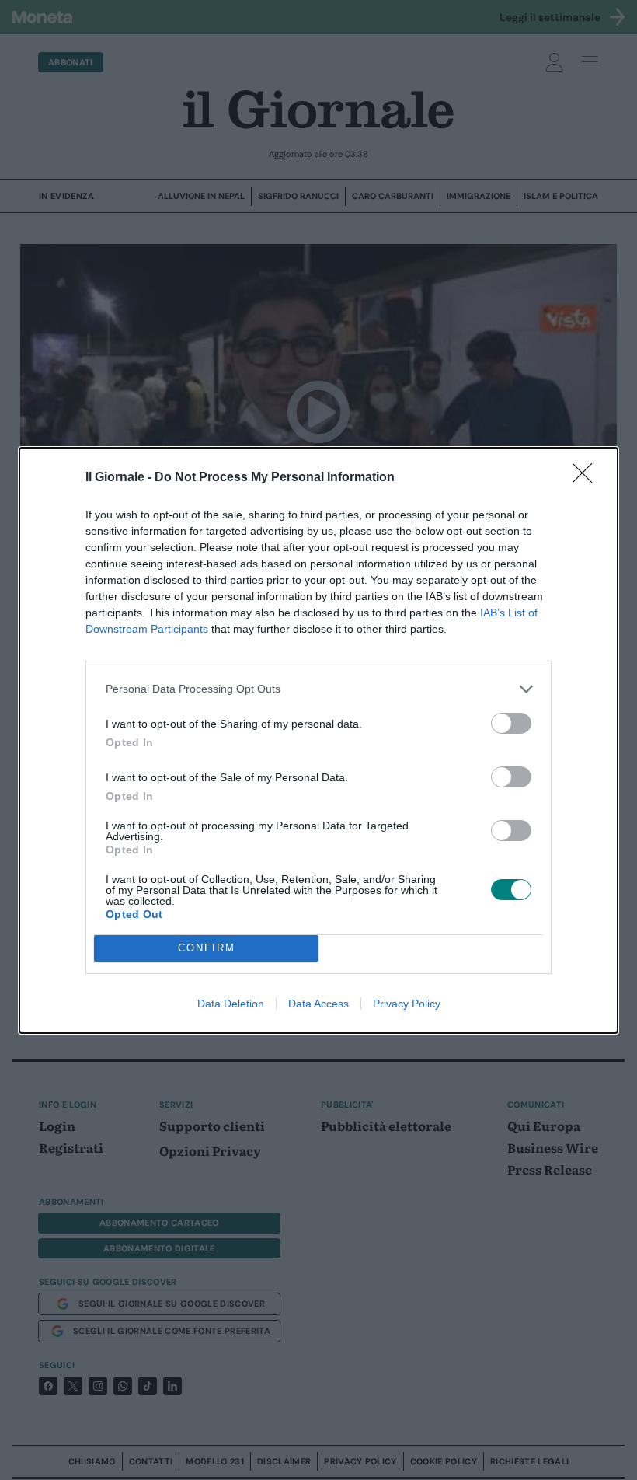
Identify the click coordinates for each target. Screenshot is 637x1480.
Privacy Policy (406, 1003)
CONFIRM (206, 948)
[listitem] (318, 689)
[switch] (511, 723)
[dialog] (318, 740)
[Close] (587, 478)
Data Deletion (230, 1003)
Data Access (318, 1003)
